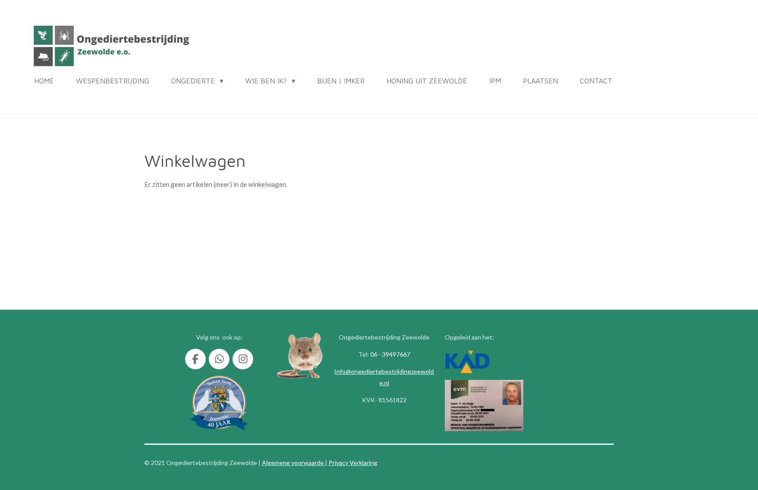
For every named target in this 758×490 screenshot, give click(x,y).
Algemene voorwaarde (293, 462)
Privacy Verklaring (353, 462)
